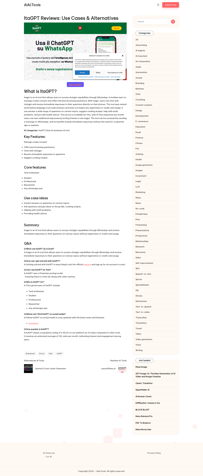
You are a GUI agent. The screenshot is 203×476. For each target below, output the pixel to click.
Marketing (140, 192)
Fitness (139, 143)
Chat (50, 353)
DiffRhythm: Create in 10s (148, 403)
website (87, 264)
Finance (139, 137)
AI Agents (140, 50)
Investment (141, 176)
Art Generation (143, 61)
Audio (138, 67)
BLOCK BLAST (142, 409)
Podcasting (141, 225)
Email (138, 132)
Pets (138, 219)
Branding (140, 83)
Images (139, 170)
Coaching (140, 99)
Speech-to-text (143, 274)
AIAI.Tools (32, 5)
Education (140, 127)
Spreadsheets (142, 285)
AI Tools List (49, 453)
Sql (137, 290)
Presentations (142, 230)
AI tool (41, 353)
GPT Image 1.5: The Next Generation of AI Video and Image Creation (155, 375)
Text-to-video (143, 312)
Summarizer (141, 301)
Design (139, 110)
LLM (138, 187)
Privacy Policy (154, 453)
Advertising (141, 45)
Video (138, 334)
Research (140, 246)
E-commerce (142, 121)
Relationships (142, 241)
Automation (141, 72)
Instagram (34, 323)
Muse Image (141, 367)
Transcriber (141, 317)
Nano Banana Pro (144, 416)
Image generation (144, 165)
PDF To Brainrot (143, 423)
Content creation (144, 105)
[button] (170, 5)
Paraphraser (142, 214)
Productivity (141, 235)
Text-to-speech (143, 306)
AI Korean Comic (144, 396)
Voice (138, 344)
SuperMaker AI (142, 389)
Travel (139, 328)
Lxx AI (49, 456)
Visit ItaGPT (75, 84)
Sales (138, 257)
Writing (139, 350)
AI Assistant (30, 353)
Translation (141, 323)
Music (138, 197)
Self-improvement (144, 263)
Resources (140, 252)
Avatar (139, 78)
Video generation (144, 339)
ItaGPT (59, 353)
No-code (140, 208)
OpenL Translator (144, 383)
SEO (138, 268)
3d (137, 39)
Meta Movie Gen (143, 429)
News (138, 203)
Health (139, 159)
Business (140, 88)
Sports (139, 279)
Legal (138, 181)
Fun (137, 148)
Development (142, 116)
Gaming (139, 154)
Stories (139, 295)
